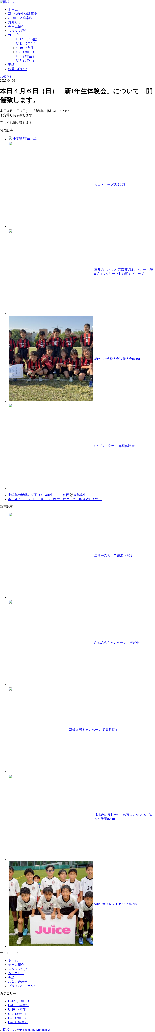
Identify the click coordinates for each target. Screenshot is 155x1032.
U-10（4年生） (26, 47)
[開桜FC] (7, 2)
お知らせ (14, 22)
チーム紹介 (16, 26)
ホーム (13, 9)
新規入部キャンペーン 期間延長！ (93, 729)
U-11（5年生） (26, 43)
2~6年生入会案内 (20, 18)
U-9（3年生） (26, 52)
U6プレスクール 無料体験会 (114, 446)
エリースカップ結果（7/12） (114, 555)
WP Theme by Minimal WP (34, 1029)
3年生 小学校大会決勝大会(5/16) (117, 358)
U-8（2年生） (26, 56)
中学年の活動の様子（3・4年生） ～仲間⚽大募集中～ (49, 495)
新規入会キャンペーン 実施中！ (118, 642)
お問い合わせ (17, 69)
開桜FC (8, 1029)
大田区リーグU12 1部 (109, 184)
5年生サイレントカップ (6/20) (115, 904)
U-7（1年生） (26, 60)
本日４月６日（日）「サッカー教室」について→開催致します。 (55, 499)
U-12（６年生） (27, 39)
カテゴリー (16, 35)
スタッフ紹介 (17, 30)
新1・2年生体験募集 (22, 13)
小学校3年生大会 (25, 138)
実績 (11, 64)
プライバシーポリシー (24, 986)
